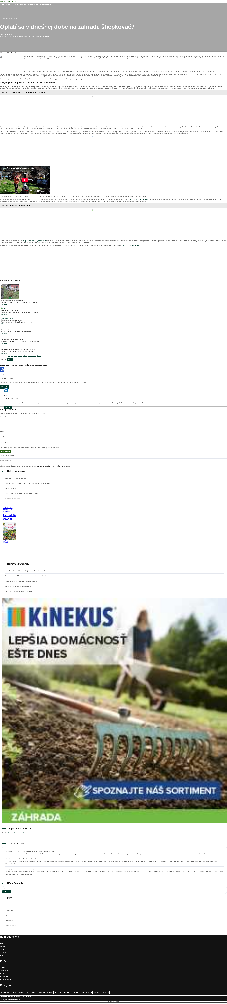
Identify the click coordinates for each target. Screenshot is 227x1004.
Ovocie (50, 992)
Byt (27, 992)
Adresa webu (4, 442)
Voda (82, 992)
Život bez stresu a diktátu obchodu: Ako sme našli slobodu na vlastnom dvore (27, 483)
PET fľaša (58, 992)
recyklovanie (32, 356)
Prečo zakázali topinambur (32, 581)
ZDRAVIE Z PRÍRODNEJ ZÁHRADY (16, 478)
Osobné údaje (13, 4)
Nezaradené (41, 992)
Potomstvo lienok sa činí (8, 330)
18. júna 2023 (4, 53)
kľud (1, 955)
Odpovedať (4, 387)
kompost (10, 356)
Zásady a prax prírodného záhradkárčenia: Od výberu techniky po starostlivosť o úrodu (30, 869)
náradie (20, 356)
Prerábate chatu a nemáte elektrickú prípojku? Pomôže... (18, 349)
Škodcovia (105, 992)
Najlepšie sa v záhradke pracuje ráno (12, 339)
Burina (14, 992)
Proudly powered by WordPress (10, 1000)
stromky (39, 356)
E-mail (2, 437)
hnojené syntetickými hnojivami (138, 199)
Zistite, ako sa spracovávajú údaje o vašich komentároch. (52, 466)
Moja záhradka (8, 1)
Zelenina (89, 992)
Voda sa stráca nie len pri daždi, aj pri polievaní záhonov (21, 493)
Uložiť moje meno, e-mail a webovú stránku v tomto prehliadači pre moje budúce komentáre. (31, 448)
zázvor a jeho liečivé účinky (16, 833)
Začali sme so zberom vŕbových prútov (13, 300)
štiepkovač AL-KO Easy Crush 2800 (34, 241)
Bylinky (21, 992)
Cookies (4, 4)
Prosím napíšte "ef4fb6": (7, 455)
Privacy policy (33, 4)
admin (12, 53)
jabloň (2, 943)
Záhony (2, 946)
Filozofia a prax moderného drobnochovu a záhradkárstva (22, 859)
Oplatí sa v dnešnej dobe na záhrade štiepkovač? (30, 571)
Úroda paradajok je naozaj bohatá (11, 320)
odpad (25, 356)
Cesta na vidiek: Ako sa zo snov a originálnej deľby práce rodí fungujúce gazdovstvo (29, 851)
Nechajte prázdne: (6, 460)
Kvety (33, 992)
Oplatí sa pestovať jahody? (13, 498)
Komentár (3, 416)
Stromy (76, 992)
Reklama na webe (46, 4)
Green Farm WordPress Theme (10, 997)
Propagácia (67, 992)
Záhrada (14, 36)
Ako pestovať (5, 992)
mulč (15, 356)
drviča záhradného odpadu (131, 245)
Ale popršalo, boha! (11, 488)
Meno (2, 431)
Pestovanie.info (16, 843)
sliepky (2, 949)
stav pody (3, 952)
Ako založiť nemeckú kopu (25, 591)
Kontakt (23, 4)
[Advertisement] (125, 66)
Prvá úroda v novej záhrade (9, 310)
